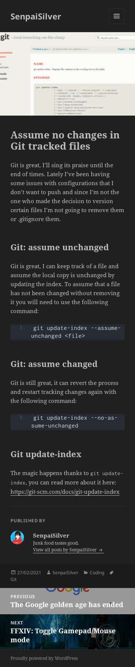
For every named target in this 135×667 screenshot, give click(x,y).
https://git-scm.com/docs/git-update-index (65, 491)
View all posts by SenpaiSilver (65, 550)
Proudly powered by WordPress (44, 658)
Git (13, 579)
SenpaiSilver (35, 16)
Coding (97, 572)
